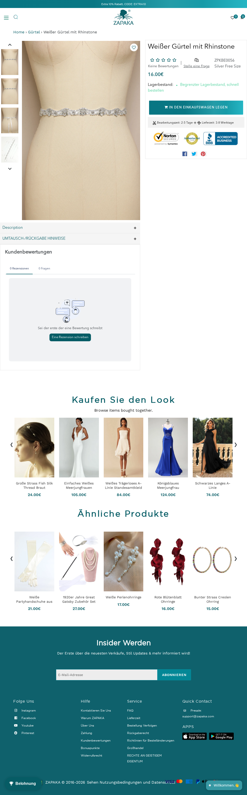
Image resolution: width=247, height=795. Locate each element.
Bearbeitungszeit (168, 122)
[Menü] (8, 17)
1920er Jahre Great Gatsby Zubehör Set (79, 599)
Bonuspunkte (90, 748)
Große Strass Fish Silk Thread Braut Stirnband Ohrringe (34, 485)
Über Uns (87, 725)
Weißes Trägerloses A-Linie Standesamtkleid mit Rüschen (123, 485)
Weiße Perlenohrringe (123, 597)
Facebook (28, 718)
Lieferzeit (208, 122)
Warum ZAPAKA (92, 718)
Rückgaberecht (138, 733)
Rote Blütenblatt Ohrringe (168, 599)
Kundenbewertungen (95, 740)
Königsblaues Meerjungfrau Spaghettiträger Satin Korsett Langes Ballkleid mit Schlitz (168, 485)
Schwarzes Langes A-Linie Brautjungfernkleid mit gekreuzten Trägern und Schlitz (213, 485)
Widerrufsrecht (91, 755)
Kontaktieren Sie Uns (96, 710)
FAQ (130, 710)
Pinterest (27, 733)
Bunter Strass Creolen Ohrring (212, 599)
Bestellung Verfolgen (142, 725)
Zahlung (86, 733)
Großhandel (135, 748)
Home (18, 32)
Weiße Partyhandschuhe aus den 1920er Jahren (34, 599)
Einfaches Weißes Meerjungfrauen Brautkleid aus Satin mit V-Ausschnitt (79, 485)
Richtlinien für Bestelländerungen (150, 740)
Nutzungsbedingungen (121, 782)
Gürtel (34, 32)
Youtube (27, 725)
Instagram (28, 710)
